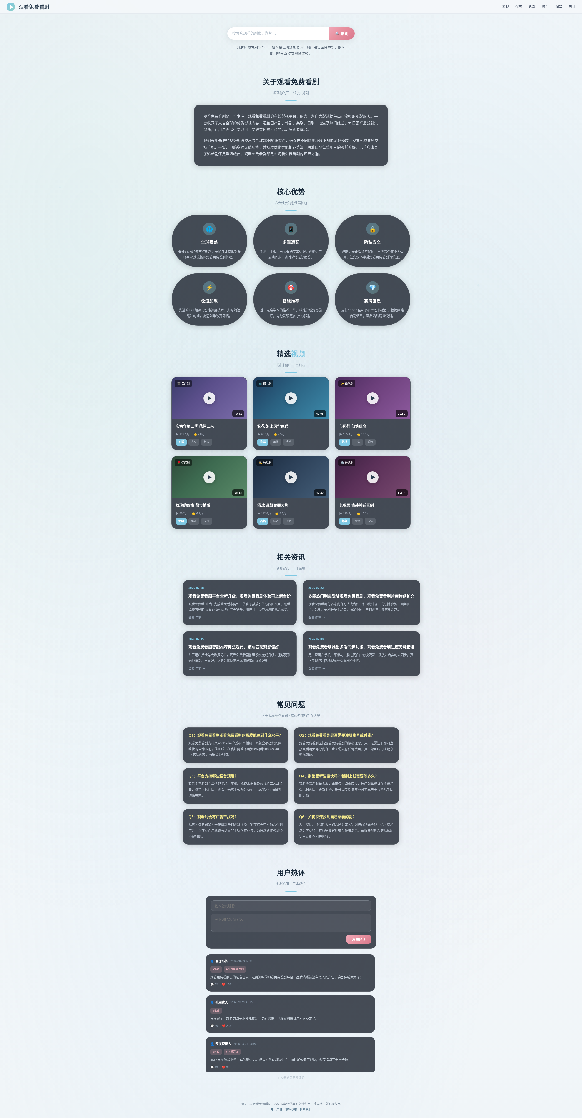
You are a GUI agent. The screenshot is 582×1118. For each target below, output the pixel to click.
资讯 (545, 6)
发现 (505, 6)
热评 (572, 6)
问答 (558, 6)
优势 (518, 6)
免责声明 (277, 1109)
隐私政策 (291, 1109)
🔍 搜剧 (341, 34)
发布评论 (358, 939)
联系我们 (305, 1109)
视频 (532, 6)
